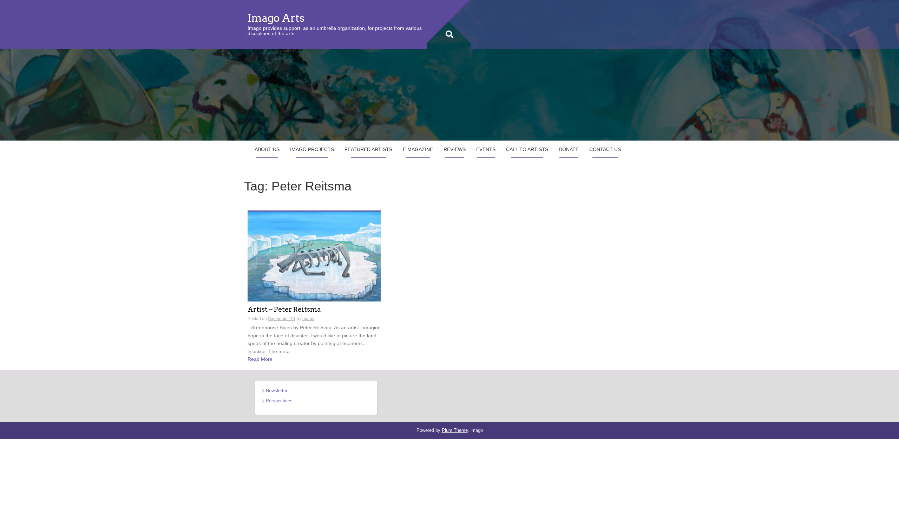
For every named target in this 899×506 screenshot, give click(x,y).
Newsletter (276, 390)
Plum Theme (455, 430)
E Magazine (418, 149)
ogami (308, 318)
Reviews (455, 149)
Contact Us (605, 149)
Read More (260, 359)
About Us (267, 149)
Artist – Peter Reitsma (284, 309)
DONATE (569, 149)
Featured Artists (368, 149)
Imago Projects (312, 149)
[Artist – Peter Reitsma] (314, 256)
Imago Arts (276, 18)
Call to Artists (527, 149)
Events (486, 149)
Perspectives (279, 400)
